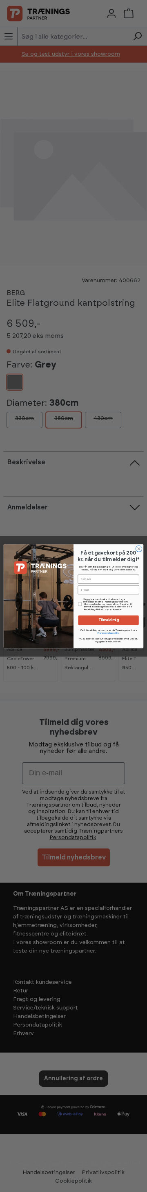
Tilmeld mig (108, 620)
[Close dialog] (139, 549)
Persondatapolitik (108, 633)
